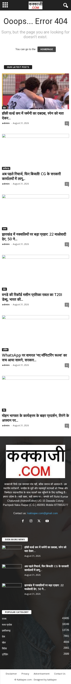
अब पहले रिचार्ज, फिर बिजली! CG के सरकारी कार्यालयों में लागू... (31, 176)
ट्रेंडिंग (5, 349)
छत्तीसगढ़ (6, 168)
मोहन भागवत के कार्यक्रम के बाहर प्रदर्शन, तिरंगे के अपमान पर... (35, 418)
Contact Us (59, 673)
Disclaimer (11, 673)
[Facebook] (24, 521)
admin (6, 123)
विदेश (4, 648)
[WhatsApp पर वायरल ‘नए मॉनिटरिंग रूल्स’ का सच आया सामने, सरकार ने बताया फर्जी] (35, 333)
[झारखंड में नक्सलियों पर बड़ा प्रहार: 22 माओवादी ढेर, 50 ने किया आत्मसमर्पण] (35, 212)
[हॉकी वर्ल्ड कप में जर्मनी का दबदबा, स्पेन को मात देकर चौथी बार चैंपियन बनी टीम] (35, 91)
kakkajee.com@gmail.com (42, 513)
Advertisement (42, 673)
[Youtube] (47, 521)
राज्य (4, 228)
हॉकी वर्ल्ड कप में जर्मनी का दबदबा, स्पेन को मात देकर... (33, 116)
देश (4, 410)
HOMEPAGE (46, 49)
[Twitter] (40, 521)
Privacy (25, 673)
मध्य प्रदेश (7, 624)
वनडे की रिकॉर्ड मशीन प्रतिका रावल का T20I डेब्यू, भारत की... (32, 297)
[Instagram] (32, 521)
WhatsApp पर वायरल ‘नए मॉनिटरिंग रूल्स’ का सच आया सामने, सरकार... (34, 357)
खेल (4, 107)
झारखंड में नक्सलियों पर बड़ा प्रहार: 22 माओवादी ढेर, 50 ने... (34, 237)
